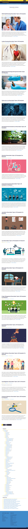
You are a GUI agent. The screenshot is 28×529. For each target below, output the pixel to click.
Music (6, 475)
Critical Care (8, 481)
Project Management (8, 485)
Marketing (7, 471)
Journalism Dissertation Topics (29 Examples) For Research (11, 506)
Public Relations (8, 487)
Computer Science (8, 442)
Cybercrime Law (9, 469)
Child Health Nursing (7, 15)
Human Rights (7, 464)
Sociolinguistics (7, 489)
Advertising (8, 472)
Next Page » (9, 424)
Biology (6, 436)
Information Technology (8, 465)
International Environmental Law (8, 129)
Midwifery (8, 483)
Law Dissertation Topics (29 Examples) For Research (13, 240)
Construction (7, 443)
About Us (3, 514)
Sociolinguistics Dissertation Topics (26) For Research (13, 381)
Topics (5, 431)
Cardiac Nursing (9, 479)
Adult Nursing (8, 477)
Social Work (7, 488)
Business (7, 437)
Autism (6, 435)
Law (12, 129)
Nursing (10, 15)
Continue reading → (15, 36)
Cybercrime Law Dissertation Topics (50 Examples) (13, 100)
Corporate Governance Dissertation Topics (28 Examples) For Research (12, 505)
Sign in (24, 0)
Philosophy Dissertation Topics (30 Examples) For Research (11, 508)
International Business (9, 440)
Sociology (7, 490)
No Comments (13, 15)
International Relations (8, 466)
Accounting (7, 432)
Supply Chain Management (9, 491)
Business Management (9, 439)
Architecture (7, 434)
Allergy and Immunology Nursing (8, 74)
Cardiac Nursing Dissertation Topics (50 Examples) (13, 41)
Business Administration (10, 438)
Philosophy (6, 270)
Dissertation (5, 430)
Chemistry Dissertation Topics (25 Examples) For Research (11, 504)
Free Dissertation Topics (13, 514)
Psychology (6, 327)
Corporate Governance (7, 186)
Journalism (7, 467)
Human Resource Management (9, 463)
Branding (8, 473)
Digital (7, 474)
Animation (7, 433)
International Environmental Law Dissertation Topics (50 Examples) (12, 503)
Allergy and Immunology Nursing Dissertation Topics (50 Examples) (12, 501)
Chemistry (7, 441)
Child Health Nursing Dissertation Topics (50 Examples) (14, 13)
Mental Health (8, 482)
